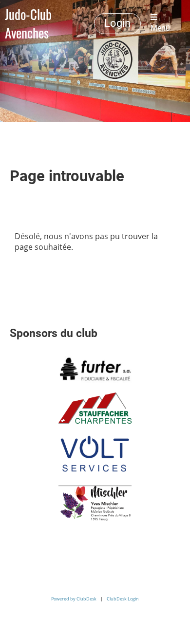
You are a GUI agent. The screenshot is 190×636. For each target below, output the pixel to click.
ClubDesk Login (123, 599)
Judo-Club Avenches (28, 23)
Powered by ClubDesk (73, 599)
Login (117, 23)
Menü (160, 28)
